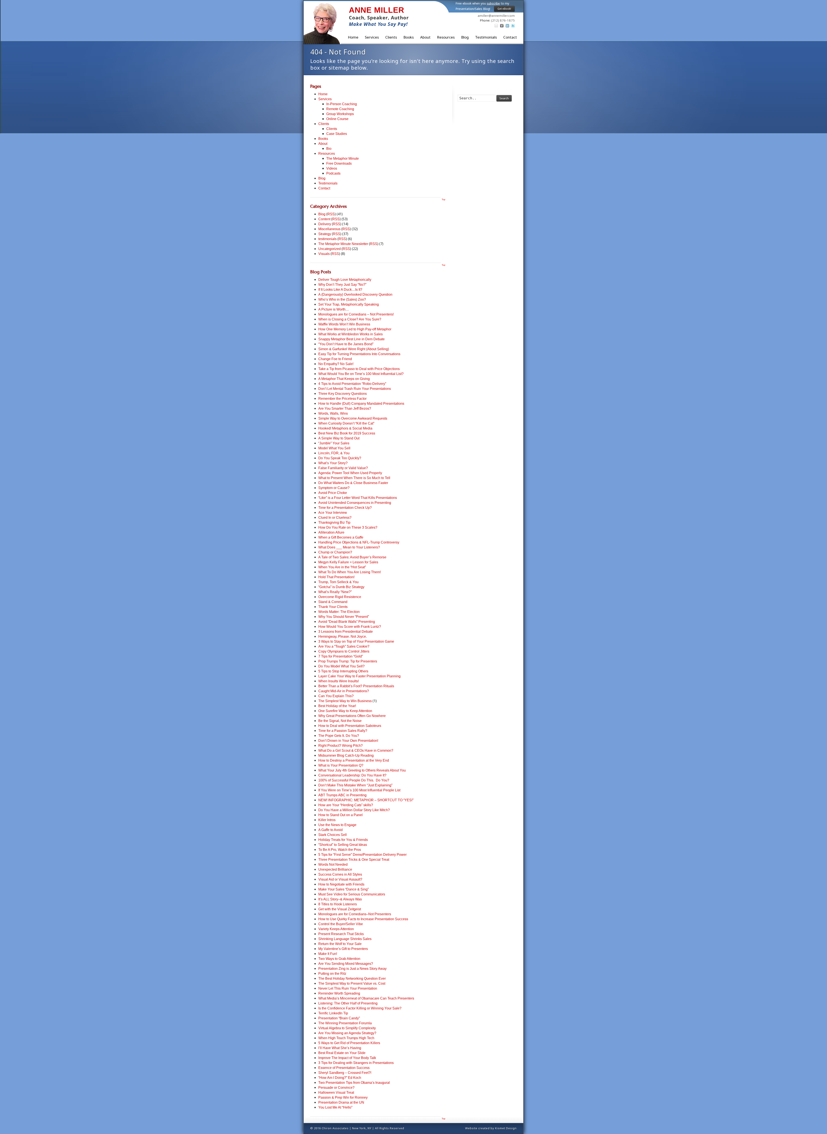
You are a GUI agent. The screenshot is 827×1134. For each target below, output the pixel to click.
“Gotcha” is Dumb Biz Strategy (341, 587)
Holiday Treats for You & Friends (343, 840)
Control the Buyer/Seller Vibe (340, 924)
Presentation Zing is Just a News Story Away (352, 968)
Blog (465, 37)
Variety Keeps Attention (336, 929)
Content (324, 219)
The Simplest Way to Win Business (345, 701)
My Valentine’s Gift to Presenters (343, 949)
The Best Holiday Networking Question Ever (352, 978)
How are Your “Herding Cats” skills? (345, 805)
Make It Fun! (327, 954)
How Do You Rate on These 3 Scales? (347, 527)
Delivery (324, 224)
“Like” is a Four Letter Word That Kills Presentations (357, 498)
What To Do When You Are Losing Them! (349, 572)
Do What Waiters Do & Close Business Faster (353, 483)
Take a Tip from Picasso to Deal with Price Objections (359, 369)
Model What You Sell (334, 448)
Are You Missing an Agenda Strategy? (347, 1033)
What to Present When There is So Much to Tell (354, 478)
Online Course (337, 119)
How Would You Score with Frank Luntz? (349, 626)
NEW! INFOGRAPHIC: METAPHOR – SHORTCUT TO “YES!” (366, 800)
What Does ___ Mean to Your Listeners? (349, 547)
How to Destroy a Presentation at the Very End (353, 760)
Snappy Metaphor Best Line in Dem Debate (351, 339)
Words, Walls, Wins (333, 413)
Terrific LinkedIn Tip (333, 1013)
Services (325, 99)
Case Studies (336, 134)
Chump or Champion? (335, 552)
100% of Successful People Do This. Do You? (353, 780)
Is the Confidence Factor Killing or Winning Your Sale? (359, 1008)
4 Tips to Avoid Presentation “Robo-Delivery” (352, 384)
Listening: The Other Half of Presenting (348, 1003)
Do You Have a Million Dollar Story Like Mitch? (354, 810)
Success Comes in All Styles (340, 874)
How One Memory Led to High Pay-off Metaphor (354, 329)
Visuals (324, 254)
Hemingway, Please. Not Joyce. (342, 636)
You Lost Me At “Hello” (335, 1107)
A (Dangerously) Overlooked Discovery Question (355, 294)
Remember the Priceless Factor (342, 398)
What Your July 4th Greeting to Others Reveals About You (362, 770)
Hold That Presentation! (336, 577)
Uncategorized (329, 249)
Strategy (324, 234)
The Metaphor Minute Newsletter (343, 244)
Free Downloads (339, 163)
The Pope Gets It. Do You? (338, 735)
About (425, 37)
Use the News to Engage (337, 825)
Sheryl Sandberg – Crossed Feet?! (344, 1073)
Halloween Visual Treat (336, 1092)
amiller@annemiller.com (496, 15)
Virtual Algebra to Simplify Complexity (347, 1028)
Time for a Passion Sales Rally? (342, 731)
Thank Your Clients (333, 607)
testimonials (327, 239)
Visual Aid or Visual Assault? (340, 879)
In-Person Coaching (341, 104)
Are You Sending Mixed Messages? (345, 963)
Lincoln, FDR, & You (334, 453)
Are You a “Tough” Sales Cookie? (343, 646)
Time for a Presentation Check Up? (345, 507)
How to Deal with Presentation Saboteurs (349, 726)
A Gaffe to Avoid (330, 830)
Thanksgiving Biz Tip (334, 522)
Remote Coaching (340, 109)
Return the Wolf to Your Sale (340, 944)
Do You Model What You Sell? (341, 666)
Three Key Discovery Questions (342, 393)
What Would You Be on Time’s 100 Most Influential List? (361, 374)
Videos (331, 168)
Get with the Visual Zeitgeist (339, 909)
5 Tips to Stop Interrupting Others (343, 671)
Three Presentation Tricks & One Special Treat (353, 859)
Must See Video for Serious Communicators (351, 894)
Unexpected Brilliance (335, 869)
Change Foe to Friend (335, 359)
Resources (446, 37)
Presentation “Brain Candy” (339, 1018)
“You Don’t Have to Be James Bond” (345, 344)
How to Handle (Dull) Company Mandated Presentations (361, 403)
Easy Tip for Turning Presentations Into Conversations (359, 354)
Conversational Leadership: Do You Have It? (352, 775)
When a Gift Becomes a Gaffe (340, 537)
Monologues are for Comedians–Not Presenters (354, 914)
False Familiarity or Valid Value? (343, 468)
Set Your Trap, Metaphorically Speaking (348, 304)
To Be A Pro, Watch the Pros (339, 849)
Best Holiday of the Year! (337, 706)
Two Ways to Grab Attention (339, 959)
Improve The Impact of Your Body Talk (347, 1058)
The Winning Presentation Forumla (345, 1023)
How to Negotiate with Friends (341, 884)
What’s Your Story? (333, 463)
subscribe (493, 3)
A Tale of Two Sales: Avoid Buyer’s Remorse (352, 557)
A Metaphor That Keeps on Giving (344, 379)
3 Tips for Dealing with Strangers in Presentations (356, 1063)
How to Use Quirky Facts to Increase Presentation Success (363, 919)
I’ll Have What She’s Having (339, 1048)
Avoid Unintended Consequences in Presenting (354, 503)
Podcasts (333, 173)
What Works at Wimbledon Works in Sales (350, 334)
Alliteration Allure (331, 532)
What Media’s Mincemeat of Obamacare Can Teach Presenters (366, 998)
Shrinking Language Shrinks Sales (345, 939)
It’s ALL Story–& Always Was (340, 899)
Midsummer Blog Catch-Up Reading (346, 755)
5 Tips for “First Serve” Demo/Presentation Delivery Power (362, 854)
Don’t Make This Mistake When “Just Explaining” (355, 785)
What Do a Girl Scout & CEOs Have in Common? (355, 750)
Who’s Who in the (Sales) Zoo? (342, 299)
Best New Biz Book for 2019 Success (346, 433)
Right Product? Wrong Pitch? (340, 745)
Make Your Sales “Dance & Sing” (343, 889)
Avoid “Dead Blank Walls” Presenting (346, 621)
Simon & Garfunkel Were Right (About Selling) (353, 349)
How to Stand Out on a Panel (340, 815)
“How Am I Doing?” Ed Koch (339, 1077)
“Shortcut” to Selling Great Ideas (342, 845)
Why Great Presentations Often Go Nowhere (352, 716)
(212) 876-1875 (503, 20)
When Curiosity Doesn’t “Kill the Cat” (346, 423)
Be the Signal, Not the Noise (340, 721)
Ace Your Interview (332, 512)
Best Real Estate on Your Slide (341, 1053)
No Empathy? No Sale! (335, 364)
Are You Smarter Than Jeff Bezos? (344, 408)
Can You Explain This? (336, 696)
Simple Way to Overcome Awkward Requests (352, 418)
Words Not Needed (333, 864)
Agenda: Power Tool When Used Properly (350, 473)
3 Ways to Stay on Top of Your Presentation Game (356, 641)
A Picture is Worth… (333, 309)
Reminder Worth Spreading (339, 993)
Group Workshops (340, 114)
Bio (328, 148)
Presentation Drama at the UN (341, 1102)
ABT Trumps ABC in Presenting (342, 795)
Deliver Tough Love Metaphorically (344, 279)
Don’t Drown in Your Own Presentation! (348, 740)
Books (408, 37)
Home (353, 37)
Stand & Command (332, 602)
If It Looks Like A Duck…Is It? (340, 289)
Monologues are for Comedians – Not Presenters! (356, 314)
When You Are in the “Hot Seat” (342, 567)
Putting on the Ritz (332, 973)
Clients (391, 37)
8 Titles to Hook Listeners (337, 904)
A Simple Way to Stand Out (338, 438)
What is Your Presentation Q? (340, 765)
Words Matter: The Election (339, 612)
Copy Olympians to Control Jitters (343, 651)
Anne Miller (376, 10)
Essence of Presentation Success (344, 1068)
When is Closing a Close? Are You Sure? (349, 319)
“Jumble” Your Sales (333, 443)
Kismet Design (506, 1128)
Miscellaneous (329, 229)
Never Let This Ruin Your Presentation (347, 988)
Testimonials (486, 37)
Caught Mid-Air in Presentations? (343, 691)
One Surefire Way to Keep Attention (345, 711)
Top (443, 199)
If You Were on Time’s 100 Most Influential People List (359, 790)
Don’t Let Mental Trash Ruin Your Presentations (354, 388)
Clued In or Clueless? (334, 517)
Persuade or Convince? (336, 1087)
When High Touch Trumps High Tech (346, 1038)
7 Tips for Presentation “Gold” (340, 656)
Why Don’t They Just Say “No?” (342, 284)
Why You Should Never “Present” (343, 617)
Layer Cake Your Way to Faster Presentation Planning (359, 676)
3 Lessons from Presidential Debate (345, 631)
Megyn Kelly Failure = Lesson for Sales (348, 562)
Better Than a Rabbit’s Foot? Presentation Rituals (356, 686)
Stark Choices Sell (332, 835)
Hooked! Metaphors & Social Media (345, 428)
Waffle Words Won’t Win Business (344, 324)
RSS (331, 214)
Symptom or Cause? (334, 488)
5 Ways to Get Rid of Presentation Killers (349, 1043)
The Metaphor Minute (342, 158)
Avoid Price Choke (332, 493)
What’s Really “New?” (335, 592)
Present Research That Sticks (341, 934)
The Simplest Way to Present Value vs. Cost (351, 983)
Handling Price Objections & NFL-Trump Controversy (358, 542)
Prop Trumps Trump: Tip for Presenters (347, 661)
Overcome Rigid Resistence (339, 597)
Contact (510, 37)
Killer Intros (327, 820)
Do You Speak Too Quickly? (339, 458)
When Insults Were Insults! (338, 681)
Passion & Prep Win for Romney (343, 1097)
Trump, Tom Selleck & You (338, 582)
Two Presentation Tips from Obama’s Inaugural (354, 1082)
